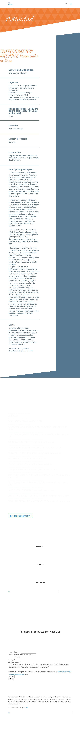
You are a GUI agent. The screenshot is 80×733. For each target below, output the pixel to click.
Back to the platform (20, 515)
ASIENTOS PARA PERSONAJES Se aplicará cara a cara (34, 452)
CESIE (26, 707)
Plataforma (40, 582)
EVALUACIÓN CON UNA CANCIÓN (25, 421)
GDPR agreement (14, 662)
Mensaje (11, 660)
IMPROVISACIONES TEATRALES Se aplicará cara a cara (35, 447)
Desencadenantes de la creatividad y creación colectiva (25, 432)
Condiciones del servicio (16, 674)
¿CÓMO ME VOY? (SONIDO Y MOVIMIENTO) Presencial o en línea (37, 427)
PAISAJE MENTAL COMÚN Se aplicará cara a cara (32, 469)
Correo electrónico (14, 654)
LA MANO (13, 415)
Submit (11, 679)
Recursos (40, 546)
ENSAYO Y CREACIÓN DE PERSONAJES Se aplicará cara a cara (38, 495)
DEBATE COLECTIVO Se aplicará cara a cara (30, 463)
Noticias (40, 564)
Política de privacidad (64, 672)
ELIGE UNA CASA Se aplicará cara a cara (28, 458)
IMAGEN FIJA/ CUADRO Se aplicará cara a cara (31, 490)
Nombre (11, 652)
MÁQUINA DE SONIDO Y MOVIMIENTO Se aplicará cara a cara (39, 501)
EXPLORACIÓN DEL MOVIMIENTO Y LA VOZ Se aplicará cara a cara (39, 435)
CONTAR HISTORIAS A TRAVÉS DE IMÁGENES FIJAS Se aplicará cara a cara (39, 475)
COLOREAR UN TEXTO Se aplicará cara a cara (31, 441)
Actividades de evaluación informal (19, 413)
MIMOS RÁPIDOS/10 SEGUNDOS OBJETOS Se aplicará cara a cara (38, 483)
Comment (11, 676)
